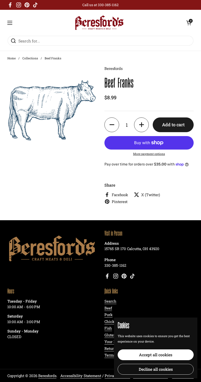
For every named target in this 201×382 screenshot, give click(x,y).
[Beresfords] (99, 23)
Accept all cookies (155, 354)
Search (110, 301)
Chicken (111, 321)
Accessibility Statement (80, 375)
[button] (111, 124)
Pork (108, 314)
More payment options (149, 154)
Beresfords (47, 375)
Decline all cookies (156, 369)
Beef (108, 308)
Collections (30, 58)
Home (11, 58)
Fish (108, 328)
